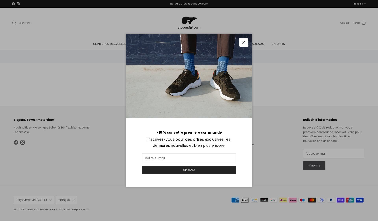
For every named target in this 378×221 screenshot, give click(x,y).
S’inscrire (189, 170)
